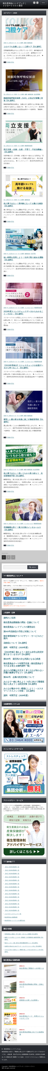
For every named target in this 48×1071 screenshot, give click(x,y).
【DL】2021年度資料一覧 (12, 880)
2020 (5, 42)
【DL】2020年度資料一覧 (12, 883)
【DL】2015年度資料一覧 (12, 900)
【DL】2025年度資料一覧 (12, 867)
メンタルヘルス (29, 307)
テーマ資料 (20, 42)
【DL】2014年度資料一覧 (12, 903)
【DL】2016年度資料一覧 (12, 897)
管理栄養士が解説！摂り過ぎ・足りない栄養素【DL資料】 (21, 934)
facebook (37, 2)
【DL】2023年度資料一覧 (12, 873)
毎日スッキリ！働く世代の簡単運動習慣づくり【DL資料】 (21, 943)
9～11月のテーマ (12, 253)
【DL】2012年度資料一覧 (12, 910)
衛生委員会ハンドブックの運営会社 (15, 920)
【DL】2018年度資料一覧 (12, 890)
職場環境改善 (28, 145)
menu (43, 2)
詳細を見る (10, 62)
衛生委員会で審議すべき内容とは (31, 968)
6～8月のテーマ (11, 415)
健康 (25, 42)
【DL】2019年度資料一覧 (12, 887)
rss (34, 2)
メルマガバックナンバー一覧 (13, 913)
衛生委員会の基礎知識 (11, 917)
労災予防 (33, 253)
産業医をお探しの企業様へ (29, 1000)
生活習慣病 (37, 94)
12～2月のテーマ (8, 94)
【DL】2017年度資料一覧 (12, 893)
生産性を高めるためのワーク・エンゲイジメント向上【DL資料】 (23, 946)
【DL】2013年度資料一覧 (12, 907)
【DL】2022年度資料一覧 (12, 877)
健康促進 (29, 42)
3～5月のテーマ (11, 42)
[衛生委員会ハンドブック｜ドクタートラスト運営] (15, 4)
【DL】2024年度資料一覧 (12, 870)
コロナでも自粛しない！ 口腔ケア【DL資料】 (23, 47)
